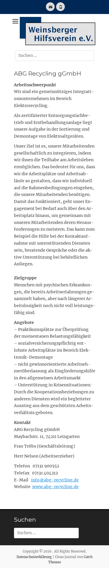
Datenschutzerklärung (34, 557)
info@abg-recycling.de (55, 480)
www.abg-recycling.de (55, 486)
